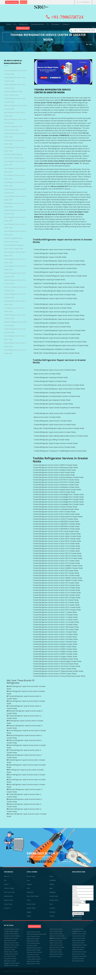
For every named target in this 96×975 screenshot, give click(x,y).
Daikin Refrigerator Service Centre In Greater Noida (15, 253)
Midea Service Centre (78, 940)
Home (90, 44)
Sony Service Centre (78, 943)
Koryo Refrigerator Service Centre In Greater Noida (15, 337)
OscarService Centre (33, 954)
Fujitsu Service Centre (56, 934)
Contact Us (66, 861)
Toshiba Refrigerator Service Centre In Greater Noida (15, 79)
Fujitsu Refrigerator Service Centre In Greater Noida (15, 233)
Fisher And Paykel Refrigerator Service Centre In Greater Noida (13, 156)
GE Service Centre (32, 945)
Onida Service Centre (55, 952)
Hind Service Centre (10, 961)
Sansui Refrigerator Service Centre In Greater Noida (15, 149)
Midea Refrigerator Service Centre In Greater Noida (15, 344)
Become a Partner (12, 2)
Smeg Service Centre (10, 958)
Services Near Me (34, 926)
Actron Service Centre (78, 938)
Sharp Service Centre (33, 939)
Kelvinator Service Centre (11, 945)
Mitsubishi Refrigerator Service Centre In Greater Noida (13, 240)
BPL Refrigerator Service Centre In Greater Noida (14, 177)
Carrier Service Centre (56, 945)
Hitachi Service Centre (10, 947)
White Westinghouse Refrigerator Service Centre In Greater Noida (14, 247)
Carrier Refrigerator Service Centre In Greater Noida (15, 267)
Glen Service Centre (78, 961)
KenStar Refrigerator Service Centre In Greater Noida (15, 274)
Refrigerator (23, 24)
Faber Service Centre (78, 947)
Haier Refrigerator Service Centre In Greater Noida (14, 114)
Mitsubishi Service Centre (57, 936)
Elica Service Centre (78, 958)
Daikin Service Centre (55, 940)
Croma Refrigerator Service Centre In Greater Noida (15, 198)
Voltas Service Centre (55, 929)
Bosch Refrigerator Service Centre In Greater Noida (15, 163)
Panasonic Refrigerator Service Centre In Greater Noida (13, 93)
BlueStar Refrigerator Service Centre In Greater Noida (15, 212)
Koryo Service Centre (78, 936)
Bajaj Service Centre (55, 949)
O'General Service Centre (11, 929)
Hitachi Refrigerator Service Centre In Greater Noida (15, 135)
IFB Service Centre (9, 949)
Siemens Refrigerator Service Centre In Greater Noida (15, 191)
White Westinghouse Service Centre (58, 938)
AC (15, 24)
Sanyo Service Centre (55, 931)
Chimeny (65, 24)
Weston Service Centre (11, 952)
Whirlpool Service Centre (79, 945)
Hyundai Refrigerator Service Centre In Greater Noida (15, 281)
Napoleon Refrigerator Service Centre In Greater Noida (15, 323)
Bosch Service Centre (33, 936)
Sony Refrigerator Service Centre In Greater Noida (14, 351)
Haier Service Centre (10, 940)
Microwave (55, 24)
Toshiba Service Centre (11, 931)
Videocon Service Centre (11, 943)
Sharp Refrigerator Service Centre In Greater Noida (15, 170)
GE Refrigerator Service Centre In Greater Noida (14, 205)
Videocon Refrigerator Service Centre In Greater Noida (15, 121)
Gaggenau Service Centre (11, 963)
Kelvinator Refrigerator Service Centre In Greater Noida (13, 128)
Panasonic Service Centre (11, 936)
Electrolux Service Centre (56, 947)
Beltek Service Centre (33, 961)
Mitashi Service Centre (33, 950)
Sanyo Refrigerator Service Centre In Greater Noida (15, 226)
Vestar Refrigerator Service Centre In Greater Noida (15, 260)
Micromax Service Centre (34, 952)
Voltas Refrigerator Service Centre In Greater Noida (15, 219)
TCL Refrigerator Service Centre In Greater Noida (14, 309)
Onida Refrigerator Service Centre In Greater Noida (15, 302)
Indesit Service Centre (33, 963)
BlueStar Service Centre (34, 948)
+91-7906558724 (84, 2)
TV (47, 24)
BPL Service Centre (10, 956)
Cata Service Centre (55, 956)
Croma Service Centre (33, 943)
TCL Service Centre (78, 929)
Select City (23, 2)
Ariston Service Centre (56, 954)
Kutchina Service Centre (79, 952)
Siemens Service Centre (11, 965)
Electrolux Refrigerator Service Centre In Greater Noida (15, 288)
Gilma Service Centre (78, 954)
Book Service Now (22, 28)
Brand (8, 24)
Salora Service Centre (33, 957)
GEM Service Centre (33, 941)
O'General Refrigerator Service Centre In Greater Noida (15, 72)
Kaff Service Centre (78, 949)
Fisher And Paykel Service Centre (36, 934)
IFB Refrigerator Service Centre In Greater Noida (14, 142)
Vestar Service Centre (55, 943)
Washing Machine (37, 24)
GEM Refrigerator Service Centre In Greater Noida (14, 184)
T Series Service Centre (34, 959)
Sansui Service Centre (33, 932)
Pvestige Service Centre (79, 956)
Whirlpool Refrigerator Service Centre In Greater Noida (15, 107)
